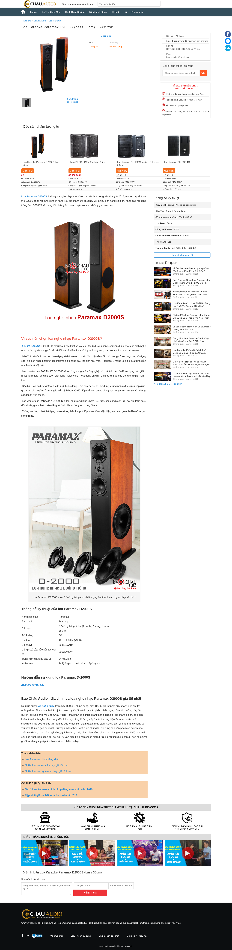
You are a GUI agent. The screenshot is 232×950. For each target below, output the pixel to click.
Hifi (125, 12)
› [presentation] (206, 855)
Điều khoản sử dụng (81, 936)
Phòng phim (137, 12)
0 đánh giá (106, 36)
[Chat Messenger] (228, 43)
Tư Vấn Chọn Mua (51, 12)
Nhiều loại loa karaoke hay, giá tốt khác (47, 765)
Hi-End (115, 12)
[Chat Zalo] (228, 50)
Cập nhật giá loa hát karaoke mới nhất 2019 (51, 795)
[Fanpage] (228, 36)
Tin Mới (33, 12)
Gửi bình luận (90, 892)
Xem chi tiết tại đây (32, 685)
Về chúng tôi (56, 936)
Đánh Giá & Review (75, 12)
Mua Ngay (28, 170)
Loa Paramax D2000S (34, 196)
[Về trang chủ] (39, 4)
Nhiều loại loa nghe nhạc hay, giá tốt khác (48, 771)
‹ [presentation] (26, 855)
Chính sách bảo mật (109, 936)
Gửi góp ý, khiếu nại (137, 936)
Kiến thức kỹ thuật (98, 12)
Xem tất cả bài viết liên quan (169, 384)
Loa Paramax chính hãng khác (42, 759)
